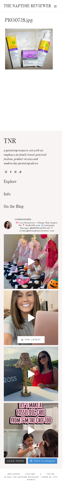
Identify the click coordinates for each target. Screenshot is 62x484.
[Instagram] (6, 172)
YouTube (30, 474)
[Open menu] (55, 6)
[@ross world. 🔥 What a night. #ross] (31, 374)
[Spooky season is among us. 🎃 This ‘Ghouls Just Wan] (31, 261)
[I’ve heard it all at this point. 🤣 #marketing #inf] (31, 317)
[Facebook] (11, 172)
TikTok (50, 474)
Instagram (13, 474)
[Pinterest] (16, 172)
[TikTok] (20, 172)
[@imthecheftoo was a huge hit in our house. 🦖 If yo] (31, 430)
